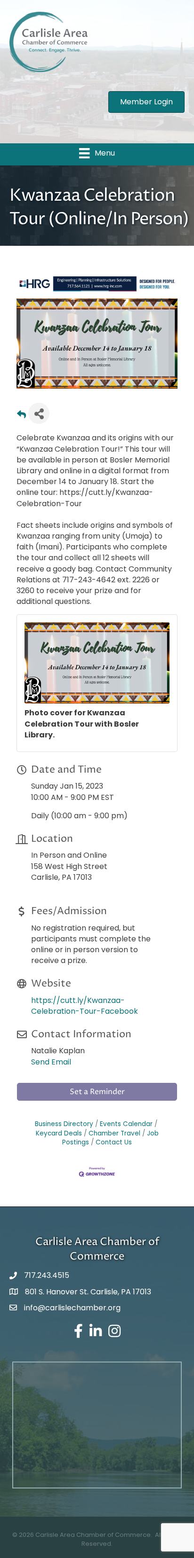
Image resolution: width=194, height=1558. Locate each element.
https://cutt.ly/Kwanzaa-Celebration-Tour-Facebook (84, 1006)
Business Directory (64, 1124)
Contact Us (114, 1142)
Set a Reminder (97, 1092)
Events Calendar (126, 1124)
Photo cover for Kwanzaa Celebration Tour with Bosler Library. (81, 723)
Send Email (51, 1062)
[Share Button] (38, 413)
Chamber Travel (114, 1133)
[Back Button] (21, 416)
